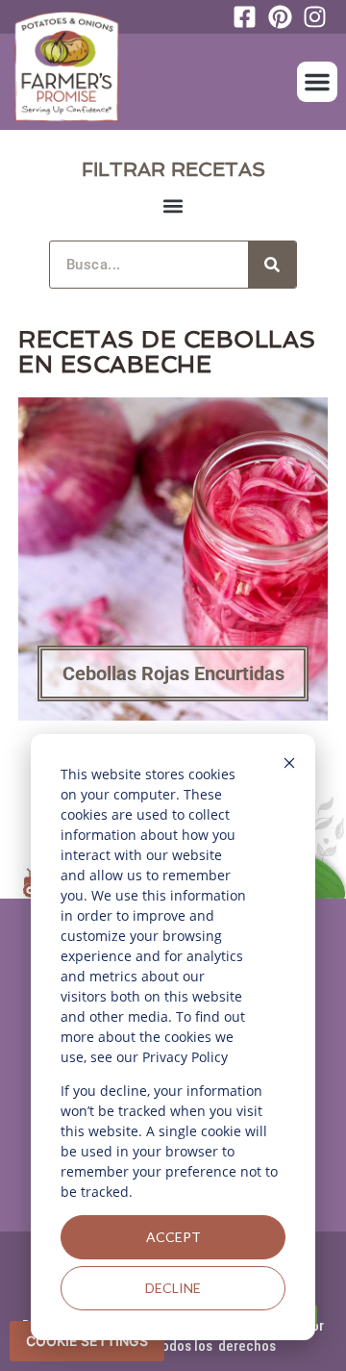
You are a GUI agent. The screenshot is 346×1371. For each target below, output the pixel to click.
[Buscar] (272, 264)
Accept (173, 1237)
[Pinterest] (285, 17)
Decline (173, 1288)
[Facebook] (250, 17)
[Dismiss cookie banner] (289, 765)
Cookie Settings (87, 1341)
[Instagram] (320, 17)
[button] (317, 82)
